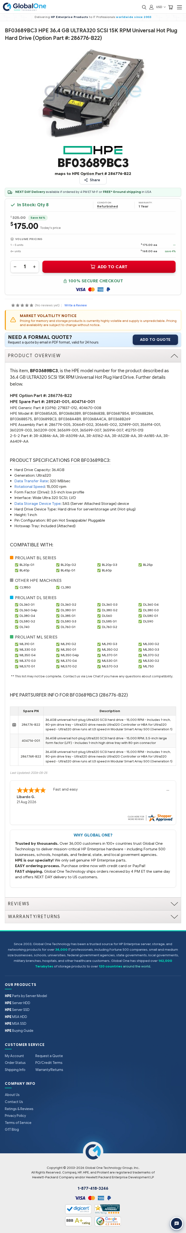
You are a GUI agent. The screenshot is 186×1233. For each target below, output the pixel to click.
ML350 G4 (28, 655)
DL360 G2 (68, 605)
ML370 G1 (109, 655)
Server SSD (17, 1010)
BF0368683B (94, 413)
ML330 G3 (28, 649)
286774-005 (59, 424)
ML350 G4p (70, 655)
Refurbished (107, 206)
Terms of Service (18, 1123)
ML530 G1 (109, 661)
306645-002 (106, 424)
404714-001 (83, 401)
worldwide (124, 17)
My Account (14, 1056)
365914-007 (113, 430)
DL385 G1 (68, 616)
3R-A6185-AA (150, 435)
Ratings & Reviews (19, 1109)
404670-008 (90, 407)
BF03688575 (21, 419)
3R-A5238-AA (124, 435)
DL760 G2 (109, 627)
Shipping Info (15, 1070)
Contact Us (14, 1102)
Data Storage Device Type (37, 503)
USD (159, 7)
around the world (136, 966)
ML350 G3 (151, 649)
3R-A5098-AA (72, 435)
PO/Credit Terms (48, 1063)
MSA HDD (16, 1017)
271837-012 (67, 407)
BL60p (107, 570)
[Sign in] (151, 7)
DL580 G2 (27, 621)
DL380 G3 (151, 610)
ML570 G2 (69, 666)
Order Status (15, 1063)
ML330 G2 (151, 644)
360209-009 (44, 430)
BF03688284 (142, 413)
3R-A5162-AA (98, 435)
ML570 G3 (110, 666)
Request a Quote (49, 1056)
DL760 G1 (68, 627)
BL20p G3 (109, 565)
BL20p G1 (27, 565)
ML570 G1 (27, 666)
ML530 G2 (151, 661)
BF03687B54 (118, 413)
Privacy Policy (15, 1115)
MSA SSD (15, 1023)
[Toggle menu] (179, 7)
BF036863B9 (70, 413)
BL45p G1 (68, 570)
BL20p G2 (68, 565)
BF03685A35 (46, 413)
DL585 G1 (109, 621)
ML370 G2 (151, 655)
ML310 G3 (109, 644)
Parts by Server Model (26, 996)
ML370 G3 (28, 661)
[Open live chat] (176, 1223)
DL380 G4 (27, 616)
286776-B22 (60, 395)
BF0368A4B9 (69, 419)
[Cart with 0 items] (170, 7)
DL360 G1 (27, 605)
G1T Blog (12, 1129)
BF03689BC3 (45, 419)
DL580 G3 (68, 621)
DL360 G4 (151, 605)
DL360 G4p (28, 610)
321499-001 (129, 424)
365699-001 (67, 430)
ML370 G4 (69, 661)
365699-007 (90, 430)
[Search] (144, 7)
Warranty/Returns (49, 1070)
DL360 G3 (109, 605)
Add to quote (155, 339)
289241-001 (57, 401)
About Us (12, 1095)
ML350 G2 (110, 649)
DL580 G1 (150, 616)
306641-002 (82, 424)
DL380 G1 (68, 610)
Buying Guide (19, 1030)
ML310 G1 (27, 644)
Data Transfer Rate (31, 481)
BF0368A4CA (94, 419)
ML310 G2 (68, 644)
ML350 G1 (68, 649)
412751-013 (134, 430)
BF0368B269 (119, 419)
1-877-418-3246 (93, 1188)
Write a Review (75, 305)
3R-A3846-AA (46, 435)
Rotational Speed (29, 486)
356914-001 (150, 424)
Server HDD (17, 1003)
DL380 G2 (109, 610)
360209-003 (21, 430)
